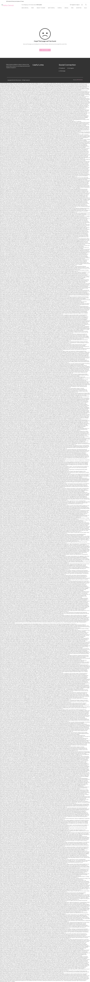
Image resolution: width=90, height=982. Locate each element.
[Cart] (82, 5)
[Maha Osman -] (8, 5)
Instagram (71, 68)
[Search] (86, 4)
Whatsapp (62, 70)
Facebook (62, 68)
